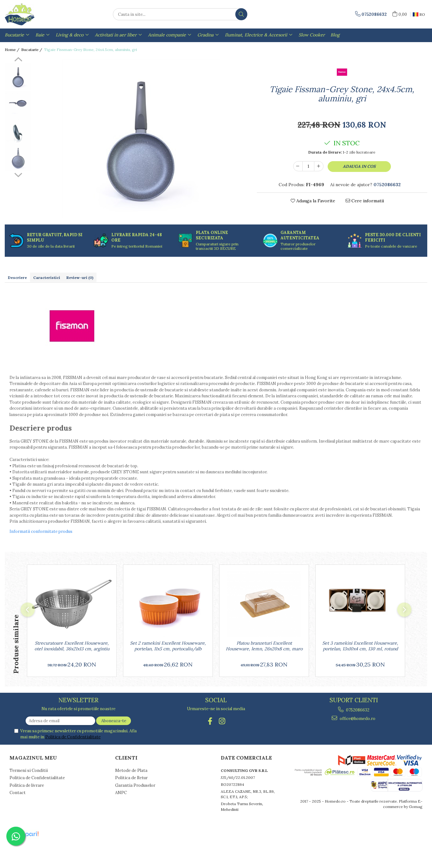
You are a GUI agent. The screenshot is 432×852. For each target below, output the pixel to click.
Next (18, 174)
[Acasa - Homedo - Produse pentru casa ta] (36, 14)
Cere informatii (367, 201)
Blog (335, 35)
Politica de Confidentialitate (73, 737)
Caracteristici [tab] (46, 277)
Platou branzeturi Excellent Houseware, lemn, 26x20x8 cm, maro (264, 646)
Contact (17, 792)
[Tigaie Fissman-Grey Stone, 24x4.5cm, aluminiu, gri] (141, 138)
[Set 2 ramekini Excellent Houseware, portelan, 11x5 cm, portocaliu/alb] (168, 604)
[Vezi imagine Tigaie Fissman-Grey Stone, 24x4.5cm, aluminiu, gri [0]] (18, 77)
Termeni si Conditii (28, 770)
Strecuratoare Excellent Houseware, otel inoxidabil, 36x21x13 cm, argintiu (71, 646)
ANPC (121, 792)
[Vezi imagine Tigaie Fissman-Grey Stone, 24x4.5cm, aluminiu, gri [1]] (18, 104)
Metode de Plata (131, 770)
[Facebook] (210, 721)
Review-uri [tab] (79, 277)
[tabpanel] (141, 138)
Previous (18, 60)
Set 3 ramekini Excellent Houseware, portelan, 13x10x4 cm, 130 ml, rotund (360, 646)
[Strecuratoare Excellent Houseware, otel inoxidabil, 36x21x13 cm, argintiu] (72, 604)
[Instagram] (222, 721)
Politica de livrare (26, 785)
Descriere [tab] (17, 277)
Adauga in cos (359, 166)
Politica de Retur (131, 777)
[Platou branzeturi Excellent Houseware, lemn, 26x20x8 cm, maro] (264, 604)
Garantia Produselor (135, 785)
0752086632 (357, 710)
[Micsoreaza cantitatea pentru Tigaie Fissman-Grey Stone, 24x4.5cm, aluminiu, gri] (298, 166)
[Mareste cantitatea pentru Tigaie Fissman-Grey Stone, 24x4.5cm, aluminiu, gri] (319, 166)
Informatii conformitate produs (40, 531)
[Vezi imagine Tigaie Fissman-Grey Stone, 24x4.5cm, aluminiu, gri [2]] (18, 130)
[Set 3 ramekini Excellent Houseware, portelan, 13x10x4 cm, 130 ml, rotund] (360, 604)
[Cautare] (241, 14)
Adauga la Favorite (315, 201)
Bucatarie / (32, 49)
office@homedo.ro (357, 718)
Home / (12, 49)
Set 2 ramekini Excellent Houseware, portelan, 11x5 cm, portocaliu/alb (168, 646)
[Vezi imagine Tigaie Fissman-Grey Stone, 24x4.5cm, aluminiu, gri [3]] (18, 157)
